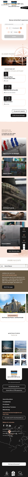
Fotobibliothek (7, 401)
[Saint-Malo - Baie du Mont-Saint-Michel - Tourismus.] (13, 4)
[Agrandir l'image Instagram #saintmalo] (7, 346)
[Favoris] (19, 4)
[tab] (12, 266)
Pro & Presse (6, 404)
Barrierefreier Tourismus (9, 407)
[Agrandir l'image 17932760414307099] (17, 356)
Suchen (14, 36)
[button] (15, 3)
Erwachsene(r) (16, 28)
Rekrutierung (6, 409)
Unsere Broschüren (8, 399)
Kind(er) (16, 32)
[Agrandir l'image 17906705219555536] (7, 359)
